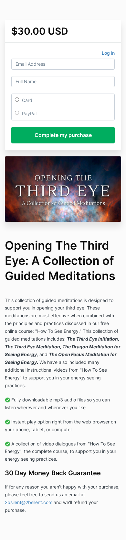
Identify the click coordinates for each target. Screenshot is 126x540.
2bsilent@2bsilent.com (28, 502)
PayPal (29, 113)
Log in (108, 53)
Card (26, 100)
